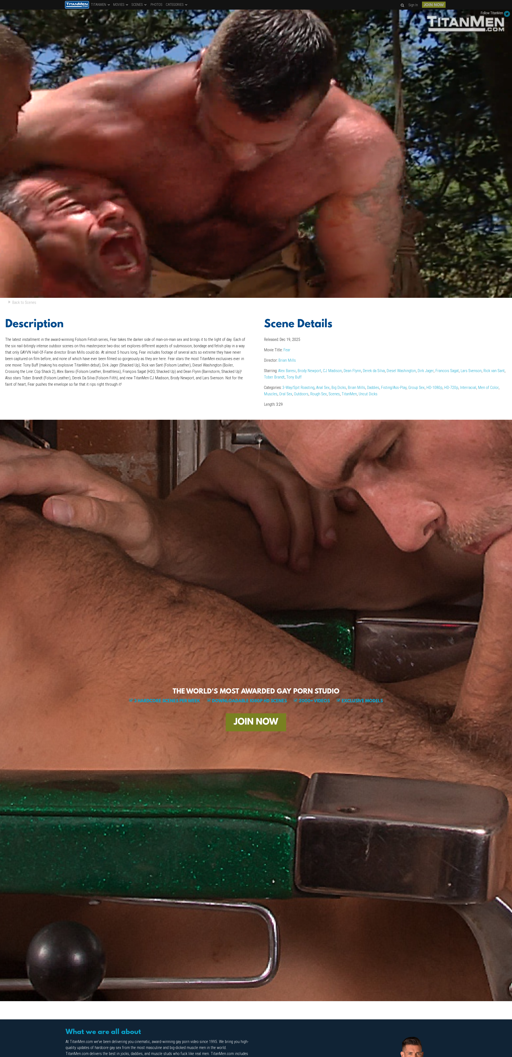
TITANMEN (99, 4)
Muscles (270, 393)
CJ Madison (332, 370)
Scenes (334, 393)
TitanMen (349, 393)
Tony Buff (294, 377)
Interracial (468, 387)
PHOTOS (156, 4)
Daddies (373, 387)
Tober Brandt (274, 377)
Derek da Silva (374, 370)
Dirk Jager (426, 370)
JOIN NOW (434, 5)
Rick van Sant (494, 370)
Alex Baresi (287, 370)
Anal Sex (323, 387)
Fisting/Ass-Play (393, 387)
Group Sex (416, 387)
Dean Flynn (352, 370)
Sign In (413, 5)
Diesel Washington (401, 370)
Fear (286, 349)
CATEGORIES (175, 4)
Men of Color (488, 387)
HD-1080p (434, 387)
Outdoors (301, 393)
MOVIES (119, 4)
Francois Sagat (447, 370)
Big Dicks (338, 387)
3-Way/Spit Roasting (298, 387)
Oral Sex (285, 393)
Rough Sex (318, 393)
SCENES (137, 4)
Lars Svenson (471, 370)
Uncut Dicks (368, 393)
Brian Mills (287, 360)
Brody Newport (309, 370)
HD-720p (451, 387)
